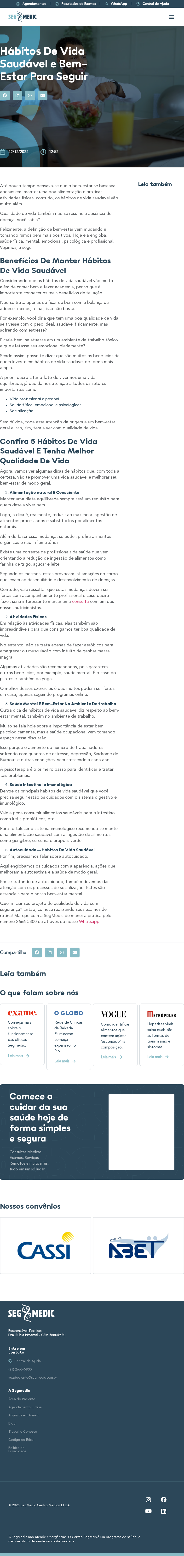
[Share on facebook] (5, 95)
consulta (80, 601)
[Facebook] (163, 1499)
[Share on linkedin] (18, 95)
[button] (172, 17)
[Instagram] (148, 1499)
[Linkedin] (163, 1511)
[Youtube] (148, 1511)
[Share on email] (43, 95)
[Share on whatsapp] (30, 95)
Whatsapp (89, 921)
